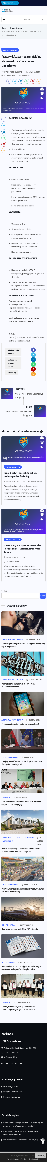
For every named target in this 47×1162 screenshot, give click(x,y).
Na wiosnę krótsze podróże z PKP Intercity (19, 929)
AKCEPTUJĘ (41, 1156)
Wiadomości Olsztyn (15, 481)
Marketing (12, 373)
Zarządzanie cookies (32, 1159)
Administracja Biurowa (13, 352)
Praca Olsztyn (16, 28)
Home (3, 28)
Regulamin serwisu (11, 1097)
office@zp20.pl (10, 1057)
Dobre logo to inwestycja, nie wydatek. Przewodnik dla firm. (20, 1133)
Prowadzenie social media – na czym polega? (20, 724)
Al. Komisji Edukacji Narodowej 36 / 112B (19, 1048)
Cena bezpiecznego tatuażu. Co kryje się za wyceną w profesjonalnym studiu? (23, 1124)
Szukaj (4, 591)
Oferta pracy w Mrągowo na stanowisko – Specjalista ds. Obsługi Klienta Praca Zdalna (23, 548)
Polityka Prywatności (12, 1091)
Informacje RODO (11, 1086)
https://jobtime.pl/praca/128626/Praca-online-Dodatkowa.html (26, 339)
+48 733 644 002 (12, 1052)
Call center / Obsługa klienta (12, 363)
